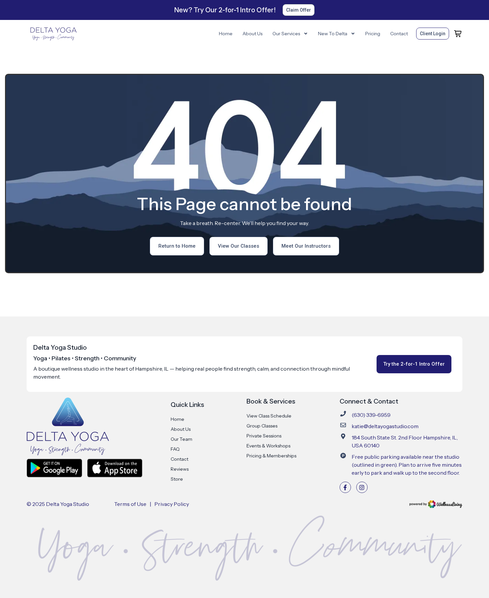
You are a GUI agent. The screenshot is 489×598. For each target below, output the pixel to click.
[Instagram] (362, 487)
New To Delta (332, 34)
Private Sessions (263, 436)
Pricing (372, 34)
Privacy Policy (171, 504)
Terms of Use (130, 504)
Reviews (180, 469)
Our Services (286, 34)
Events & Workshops (268, 446)
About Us (252, 34)
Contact (399, 34)
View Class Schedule (268, 416)
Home (226, 34)
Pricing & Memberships (271, 456)
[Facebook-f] (345, 487)
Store (177, 479)
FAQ (175, 449)
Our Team (181, 439)
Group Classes (261, 426)
